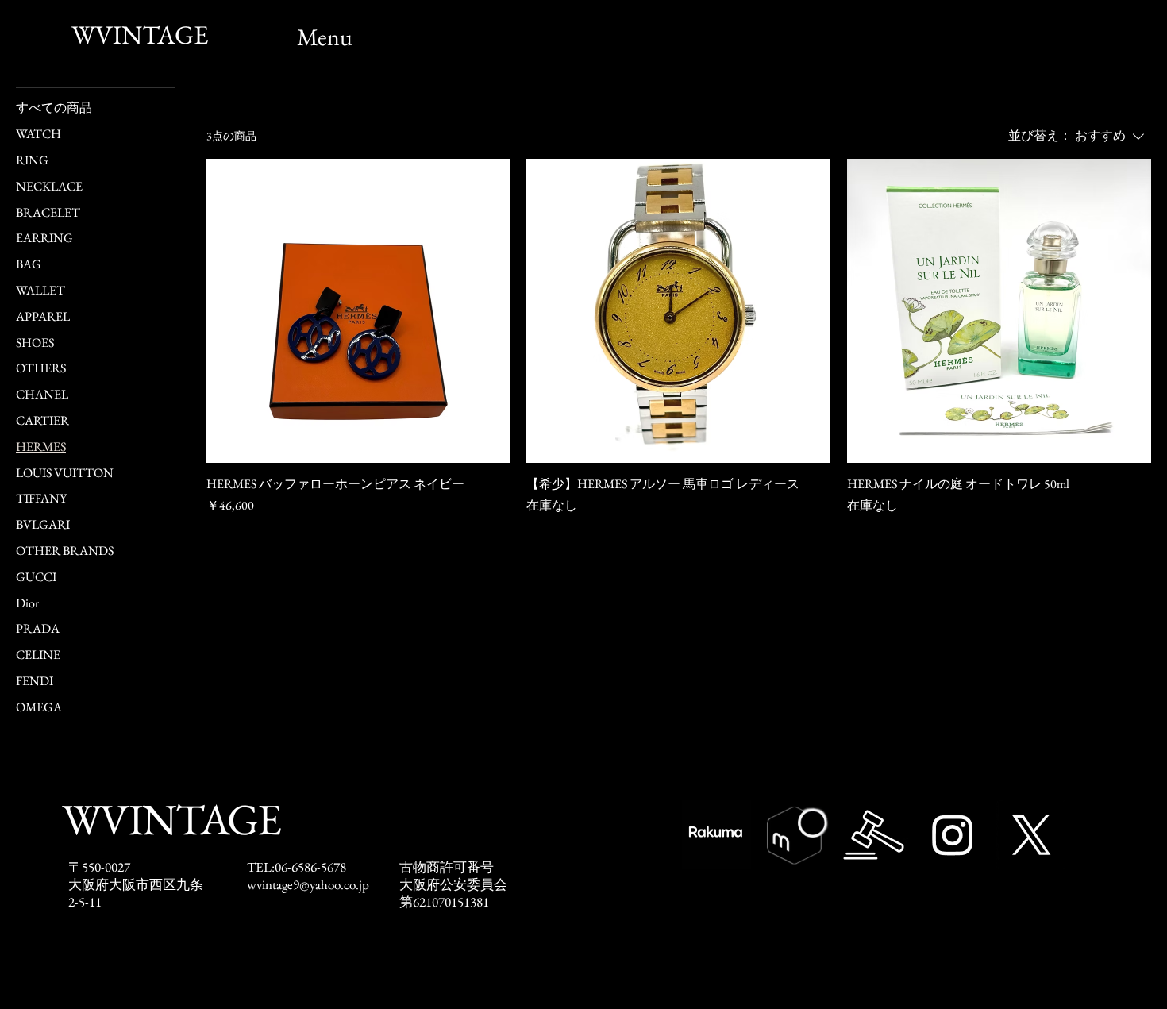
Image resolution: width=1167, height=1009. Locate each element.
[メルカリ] (795, 834)
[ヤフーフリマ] (873, 834)
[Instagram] (952, 834)
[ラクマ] (716, 834)
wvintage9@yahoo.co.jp (308, 884)
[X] (1030, 834)
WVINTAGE (140, 34)
